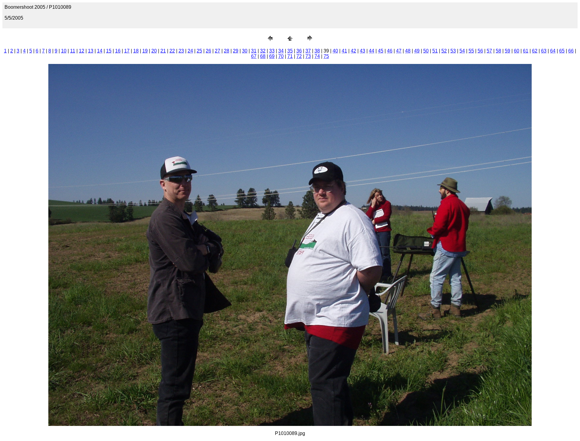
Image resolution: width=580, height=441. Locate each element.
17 (127, 50)
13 (90, 50)
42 (353, 50)
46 (389, 50)
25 (199, 50)
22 (172, 50)
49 (417, 50)
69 (272, 56)
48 (408, 50)
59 (507, 50)
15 (108, 50)
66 (571, 50)
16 (118, 50)
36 (299, 50)
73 (308, 56)
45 (380, 50)
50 (426, 50)
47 (398, 50)
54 (462, 50)
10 (63, 50)
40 (335, 50)
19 (145, 50)
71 (290, 56)
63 (543, 50)
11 (72, 50)
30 (244, 50)
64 (553, 50)
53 (453, 50)
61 (525, 50)
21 (163, 50)
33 (272, 50)
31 (253, 50)
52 (444, 50)
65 (562, 50)
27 (217, 50)
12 (81, 50)
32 (263, 50)
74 (317, 56)
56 (480, 50)
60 (516, 50)
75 (326, 56)
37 (308, 50)
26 (208, 50)
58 (498, 50)
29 (235, 50)
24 (190, 50)
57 (489, 50)
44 (371, 50)
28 (226, 50)
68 (263, 56)
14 (99, 50)
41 (344, 50)
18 (136, 50)
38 (317, 50)
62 (534, 50)
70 (281, 56)
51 (435, 50)
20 (154, 50)
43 (362, 50)
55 (471, 50)
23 (181, 50)
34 (281, 50)
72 (299, 56)
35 (290, 50)
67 (253, 56)
